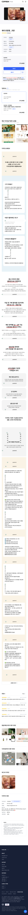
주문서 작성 (8, 540)
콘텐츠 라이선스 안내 (5, 870)
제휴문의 (14, 893)
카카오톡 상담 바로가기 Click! (11, 552)
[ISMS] (5, 905)
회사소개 (3, 891)
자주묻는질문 (4, 866)
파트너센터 (4, 881)
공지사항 (3, 864)
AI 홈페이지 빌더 (4, 877)
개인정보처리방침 (20, 891)
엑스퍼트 (3, 875)
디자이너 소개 (4, 857)
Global (3, 888)
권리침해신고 (10, 893)
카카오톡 (6, 653)
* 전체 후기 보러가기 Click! (9, 223)
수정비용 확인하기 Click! (10, 632)
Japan (3, 886)
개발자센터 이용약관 (13, 891)
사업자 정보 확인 (17, 898)
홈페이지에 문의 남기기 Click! (11, 554)
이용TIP (3, 868)
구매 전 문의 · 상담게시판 (14, 653)
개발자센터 (4, 879)
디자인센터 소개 (4, 855)
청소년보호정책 (4, 893)
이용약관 (7, 891)
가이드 (3, 859)
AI (25, 911)
